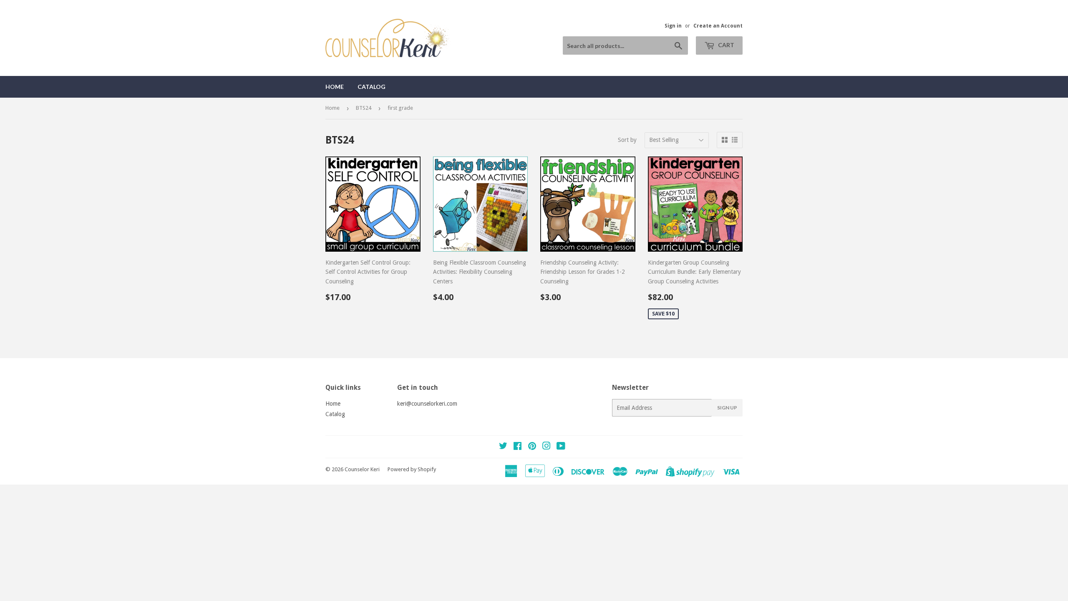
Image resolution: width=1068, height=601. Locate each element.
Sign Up (727, 407)
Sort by (627, 139)
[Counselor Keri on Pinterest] (532, 447)
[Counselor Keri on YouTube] (561, 447)
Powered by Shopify (412, 469)
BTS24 (363, 108)
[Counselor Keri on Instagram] (546, 447)
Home (334, 86)
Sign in (673, 26)
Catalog (371, 86)
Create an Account (718, 26)
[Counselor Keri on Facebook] (517, 447)
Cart (725, 44)
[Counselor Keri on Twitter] (503, 447)
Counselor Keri (362, 469)
